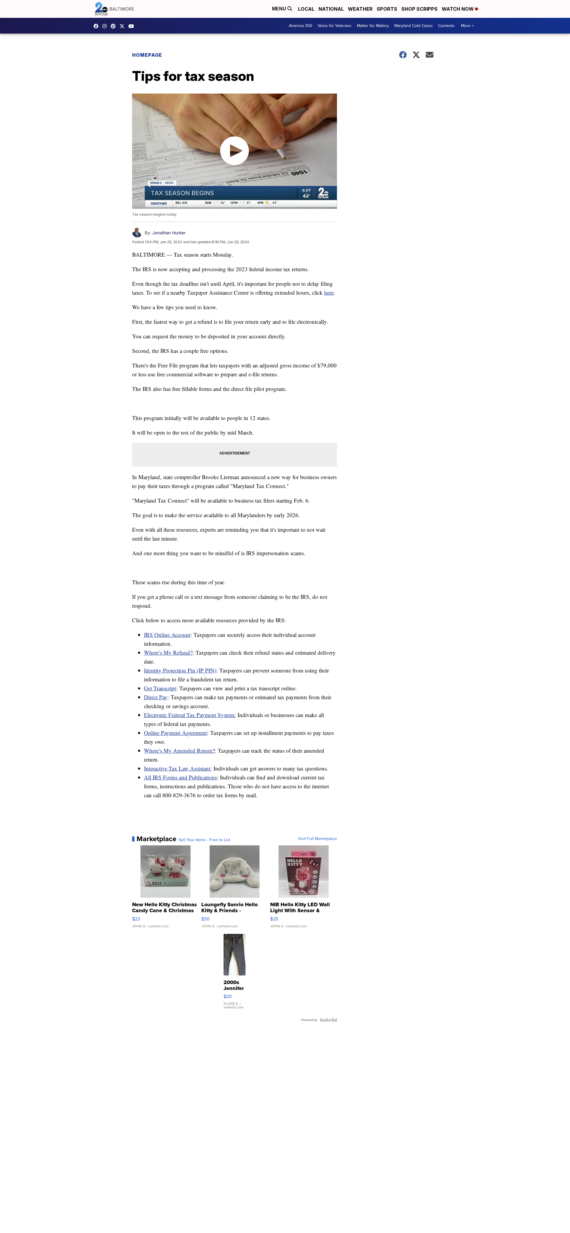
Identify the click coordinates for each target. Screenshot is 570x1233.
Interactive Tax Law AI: (178, 768)
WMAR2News (114, 26)
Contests (446, 26)
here (329, 292)
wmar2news (106, 26)
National (331, 9)
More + (467, 26)
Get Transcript (160, 688)
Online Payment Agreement (175, 732)
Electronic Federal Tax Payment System (189, 715)
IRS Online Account (167, 634)
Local (306, 9)
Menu (279, 8)
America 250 (300, 26)
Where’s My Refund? (168, 652)
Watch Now (458, 9)
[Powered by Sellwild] (328, 1020)
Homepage (147, 55)
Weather (360, 9)
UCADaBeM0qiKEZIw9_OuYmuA (133, 26)
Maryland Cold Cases (413, 26)
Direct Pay (155, 697)
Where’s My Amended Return (178, 750)
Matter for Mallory (373, 26)
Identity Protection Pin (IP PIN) (180, 670)
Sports (387, 9)
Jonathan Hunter (169, 233)
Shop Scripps (419, 9)
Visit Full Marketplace (317, 839)
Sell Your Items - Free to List (204, 840)
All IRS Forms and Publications (180, 777)
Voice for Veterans (335, 26)
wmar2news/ (97, 26)
